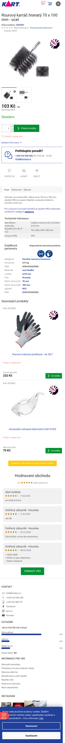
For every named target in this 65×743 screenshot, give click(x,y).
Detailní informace (10, 142)
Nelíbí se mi (7, 646)
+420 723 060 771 (14, 602)
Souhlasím (31, 735)
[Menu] (58, 4)
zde (41, 718)
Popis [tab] (6, 189)
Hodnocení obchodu (32, 475)
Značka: (10, 30)
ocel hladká (28, 270)
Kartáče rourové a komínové (36, 259)
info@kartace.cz (23, 159)
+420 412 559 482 (14, 597)
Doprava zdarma (10, 672)
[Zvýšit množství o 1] (12, 126)
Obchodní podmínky (11, 664)
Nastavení (31, 725)
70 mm (25, 281)
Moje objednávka (10, 687)
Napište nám (8, 679)
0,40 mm (26, 274)
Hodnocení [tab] (16, 189)
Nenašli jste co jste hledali (14, 676)
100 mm (26, 285)
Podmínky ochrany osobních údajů (18, 668)
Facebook (10, 606)
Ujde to (5, 639)
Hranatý (26, 277)
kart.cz (9, 611)
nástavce (29, 211)
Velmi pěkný (7, 632)
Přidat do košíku (28, 128)
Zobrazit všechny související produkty (32, 463)
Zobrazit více (32, 571)
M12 (24, 288)
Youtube (10, 615)
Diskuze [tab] (27, 189)
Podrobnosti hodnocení (41, 27)
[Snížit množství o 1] (12, 130)
